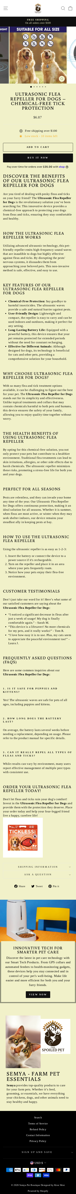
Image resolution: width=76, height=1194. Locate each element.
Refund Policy (38, 1129)
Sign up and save (37, 1152)
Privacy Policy (38, 1140)
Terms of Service (38, 1123)
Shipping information (38, 867)
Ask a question (38, 874)
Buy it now (38, 157)
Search (38, 1117)
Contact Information (38, 1135)
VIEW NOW (38, 994)
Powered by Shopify (38, 1191)
